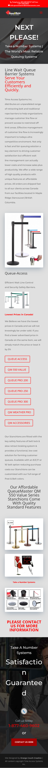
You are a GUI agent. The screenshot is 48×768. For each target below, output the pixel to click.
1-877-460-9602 (24, 725)
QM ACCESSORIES (19, 423)
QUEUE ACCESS (17, 359)
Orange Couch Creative (30, 758)
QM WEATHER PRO (19, 412)
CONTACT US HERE (24, 742)
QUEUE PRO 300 (18, 401)
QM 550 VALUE (17, 369)
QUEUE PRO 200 (18, 380)
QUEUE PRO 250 (18, 391)
